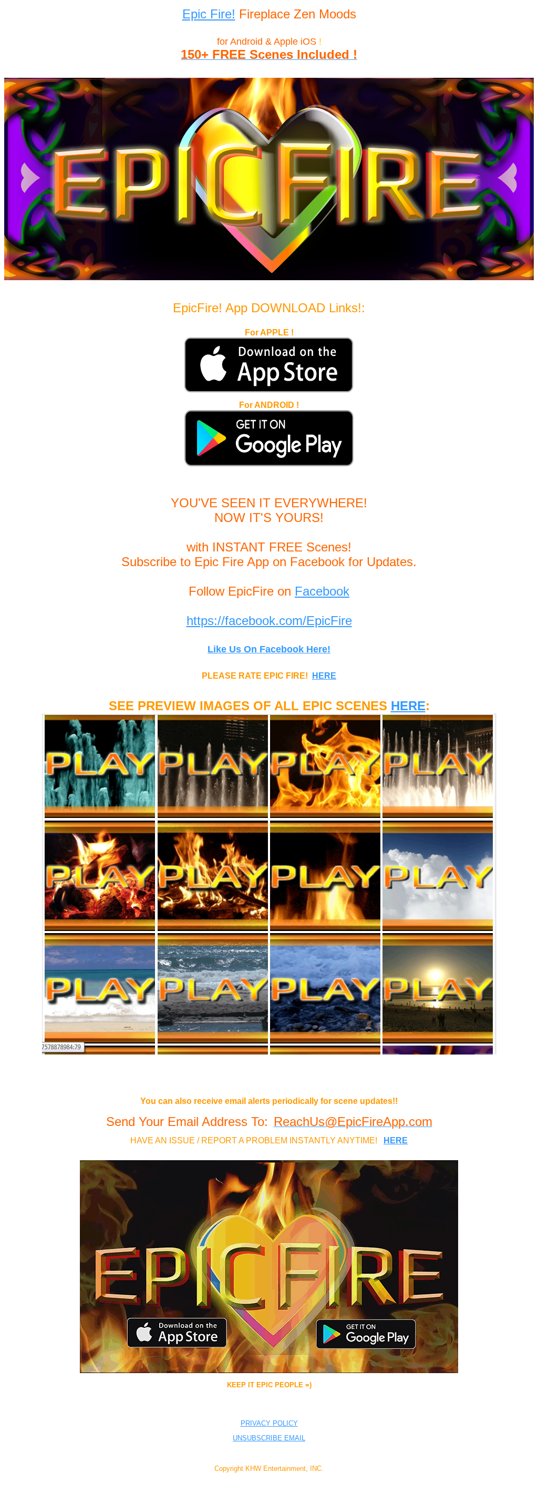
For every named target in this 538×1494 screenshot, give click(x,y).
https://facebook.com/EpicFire (269, 620)
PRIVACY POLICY (269, 1423)
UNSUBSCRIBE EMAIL (269, 1438)
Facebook (322, 591)
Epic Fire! (208, 14)
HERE (324, 675)
